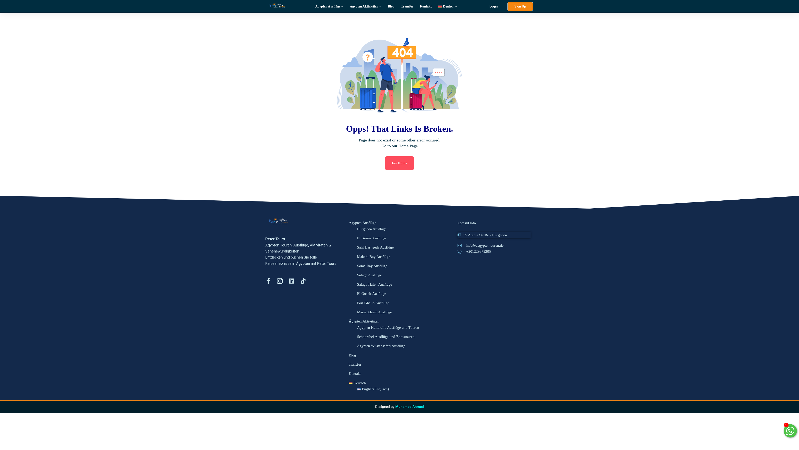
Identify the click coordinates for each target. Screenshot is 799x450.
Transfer (407, 6)
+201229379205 (478, 251)
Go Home (399, 163)
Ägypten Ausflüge (327, 6)
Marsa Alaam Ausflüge (374, 312)
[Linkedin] (291, 281)
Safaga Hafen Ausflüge (374, 284)
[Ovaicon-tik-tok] (303, 281)
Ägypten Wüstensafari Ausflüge (381, 346)
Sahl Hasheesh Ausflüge (375, 247)
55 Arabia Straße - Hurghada (485, 235)
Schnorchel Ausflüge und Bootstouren (385, 337)
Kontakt (426, 6)
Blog (391, 6)
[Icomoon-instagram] (280, 281)
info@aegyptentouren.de (485, 245)
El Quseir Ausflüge (371, 293)
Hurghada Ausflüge (371, 229)
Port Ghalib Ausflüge (373, 303)
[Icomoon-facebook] (268, 281)
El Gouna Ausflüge (371, 238)
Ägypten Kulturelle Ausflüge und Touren (388, 327)
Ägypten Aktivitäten (364, 6)
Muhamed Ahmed (409, 407)
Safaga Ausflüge (369, 275)
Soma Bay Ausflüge (372, 266)
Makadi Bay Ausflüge (373, 257)
